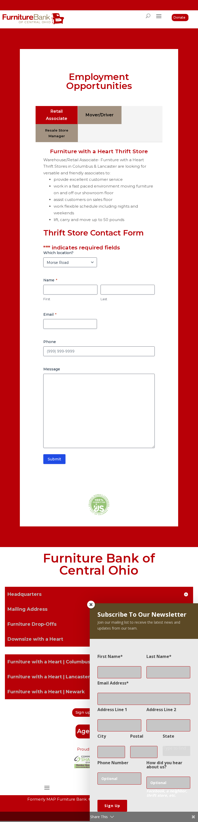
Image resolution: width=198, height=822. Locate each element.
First (46, 299)
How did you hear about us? (164, 765)
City (101, 736)
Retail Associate (56, 115)
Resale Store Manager (56, 133)
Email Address (111, 683)
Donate (179, 17)
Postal (136, 736)
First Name (108, 656)
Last (104, 299)
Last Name (157, 656)
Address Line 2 (161, 709)
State (168, 736)
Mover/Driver (100, 114)
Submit (54, 459)
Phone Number (112, 763)
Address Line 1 (112, 709)
